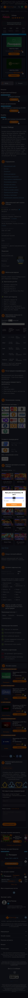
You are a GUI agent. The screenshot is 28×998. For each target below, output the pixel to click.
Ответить (14, 504)
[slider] (14, 498)
